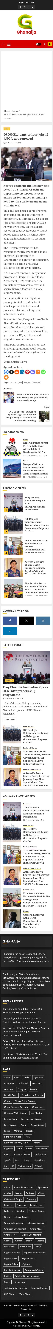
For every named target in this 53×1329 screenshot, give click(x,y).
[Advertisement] (26, 81)
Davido (33, 1089)
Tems (17, 1160)
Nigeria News (10, 1258)
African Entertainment (23, 1187)
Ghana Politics (10, 1234)
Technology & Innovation (15, 1288)
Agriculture (43, 1187)
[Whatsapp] (43, 372)
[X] (24, 7)
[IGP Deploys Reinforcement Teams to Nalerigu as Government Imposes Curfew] (13, 524)
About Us (8, 1305)
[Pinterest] (27, 372)
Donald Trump (10, 1095)
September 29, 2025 (34, 456)
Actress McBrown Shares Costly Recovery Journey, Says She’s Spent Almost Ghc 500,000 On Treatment (35, 569)
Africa (16, 1077)
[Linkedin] (33, 7)
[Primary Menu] (8, 44)
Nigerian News (28, 1258)
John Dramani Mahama (31, 1119)
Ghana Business (22, 1217)
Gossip (18, 1240)
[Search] (44, 44)
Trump (26, 1160)
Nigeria (37, 1142)
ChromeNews (19, 1325)
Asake (26, 1077)
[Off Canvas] (3, 44)
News (7, 129)
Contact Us (26, 1309)
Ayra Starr (38, 1077)
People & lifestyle (12, 1270)
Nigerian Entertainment (34, 1252)
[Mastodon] (32, 372)
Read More (10, 720)
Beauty (18, 1193)
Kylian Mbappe (37, 1125)
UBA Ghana (39, 1160)
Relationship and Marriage (27, 1276)
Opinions (26, 1264)
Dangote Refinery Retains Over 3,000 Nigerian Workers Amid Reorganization (35, 469)
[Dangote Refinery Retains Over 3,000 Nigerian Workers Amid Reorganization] (12, 468)
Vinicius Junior (24, 1166)
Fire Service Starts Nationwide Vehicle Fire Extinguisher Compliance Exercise (36, 588)
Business (9, 680)
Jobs (20, 382)
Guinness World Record (15, 1113)
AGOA (13, 382)
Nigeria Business (12, 1252)
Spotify (7, 1160)
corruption (8, 1089)
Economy (8, 1205)
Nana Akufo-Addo (12, 1136)
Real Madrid (41, 1148)
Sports (7, 1282)
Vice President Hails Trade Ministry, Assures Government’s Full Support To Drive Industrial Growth (36, 548)
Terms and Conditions (38, 1305)
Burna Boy (36, 1083)
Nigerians (8, 1148)
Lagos (7, 1130)
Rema (6, 1154)
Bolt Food (23, 1083)
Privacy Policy (20, 1305)
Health (26, 911)
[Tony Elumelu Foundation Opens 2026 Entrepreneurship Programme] (13, 502)
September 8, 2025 (14, 143)
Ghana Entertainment (32, 769)
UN (5, 1166)
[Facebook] (20, 7)
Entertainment (36, 1205)
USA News (9, 1294)
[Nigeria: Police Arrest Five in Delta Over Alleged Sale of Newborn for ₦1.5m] (12, 447)
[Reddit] (16, 372)
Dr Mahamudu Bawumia (32, 1095)
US (13, 1166)
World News (24, 1294)
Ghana (7, 1101)
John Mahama (10, 1125)
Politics (7, 1276)
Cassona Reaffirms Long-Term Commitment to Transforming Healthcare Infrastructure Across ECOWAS (35, 924)
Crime (41, 1193)
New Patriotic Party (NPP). (16, 1142)
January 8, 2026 (12, 699)
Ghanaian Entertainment (15, 1228)
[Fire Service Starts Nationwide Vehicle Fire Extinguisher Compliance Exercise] (13, 588)
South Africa (40, 1154)
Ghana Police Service (25, 1101)
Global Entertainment (31, 1234)
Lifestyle (40, 1240)
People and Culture (34, 1270)
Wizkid (38, 1166)
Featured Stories (30, 748)
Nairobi (29, 1130)
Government (37, 1107)
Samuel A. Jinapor (22, 1154)
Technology (19, 1282)
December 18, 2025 (34, 906)
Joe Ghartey (36, 1113)
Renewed (36, 382)
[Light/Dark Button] (38, 44)
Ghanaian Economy (36, 1223)
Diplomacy (31, 1199)
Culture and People (13, 1199)
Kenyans (27, 382)
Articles (7, 1193)
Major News (25, 1246)
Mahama (18, 1130)
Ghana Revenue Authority (16, 1107)
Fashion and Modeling (14, 1211)
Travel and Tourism (39, 1288)
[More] (6, 377)
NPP (19, 1148)
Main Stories (28, 726)
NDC (28, 1136)
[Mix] (38, 372)
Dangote (22, 1089)
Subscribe (50, 44)
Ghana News (28, 890)
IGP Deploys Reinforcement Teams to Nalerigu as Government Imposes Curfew (37, 525)
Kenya (23, 1125)
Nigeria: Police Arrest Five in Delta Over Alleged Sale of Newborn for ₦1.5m (35, 447)
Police (29, 1148)
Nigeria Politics (11, 1264)
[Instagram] (28, 7)
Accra (7, 1077)
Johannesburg (10, 1119)
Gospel (7, 1240)
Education (21, 1205)
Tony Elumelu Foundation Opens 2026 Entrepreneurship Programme (25, 691)
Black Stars (9, 1083)
